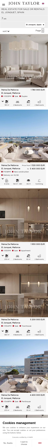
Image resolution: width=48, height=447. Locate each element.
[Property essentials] (2, 102)
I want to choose (24, 443)
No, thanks (8, 443)
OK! (40, 443)
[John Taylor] (24, 3)
